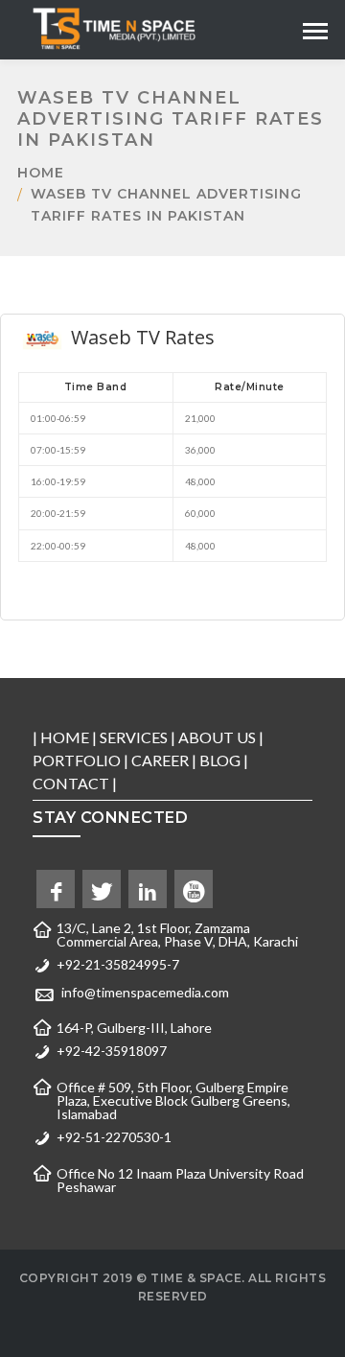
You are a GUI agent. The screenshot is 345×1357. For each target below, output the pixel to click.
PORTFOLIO (77, 760)
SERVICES (134, 737)
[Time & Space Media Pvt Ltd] (113, 27)
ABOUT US (217, 737)
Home (40, 172)
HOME (64, 737)
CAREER (160, 760)
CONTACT (71, 783)
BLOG (220, 760)
